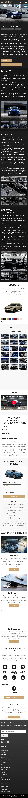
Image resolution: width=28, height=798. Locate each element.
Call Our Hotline (14, 692)
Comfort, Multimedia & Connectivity (9, 433)
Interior (5, 429)
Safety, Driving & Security (10, 436)
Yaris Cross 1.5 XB (9, 482)
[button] (26, 2)
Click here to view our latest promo (14, 521)
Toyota (4, 481)
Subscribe (4, 735)
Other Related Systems (9, 438)
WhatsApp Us (14, 682)
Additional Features (8, 492)
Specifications (7, 489)
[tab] (14, 426)
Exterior (5, 426)
